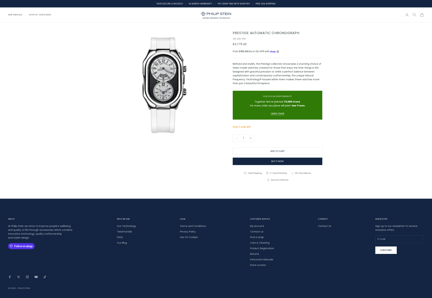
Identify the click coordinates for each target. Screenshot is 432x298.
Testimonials (124, 231)
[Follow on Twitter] (18, 277)
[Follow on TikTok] (45, 277)
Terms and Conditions (193, 226)
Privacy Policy (188, 231)
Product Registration (262, 248)
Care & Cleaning (259, 242)
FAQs (120, 237)
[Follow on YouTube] (36, 277)
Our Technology (126, 226)
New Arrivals (15, 15)
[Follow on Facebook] (9, 277)
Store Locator (258, 265)
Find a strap (257, 237)
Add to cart (277, 151)
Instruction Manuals (261, 259)
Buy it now (277, 161)
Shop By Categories (40, 15)
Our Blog (122, 242)
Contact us (256, 231)
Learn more (277, 113)
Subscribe (386, 250)
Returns (254, 254)
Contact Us (324, 226)
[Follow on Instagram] (27, 277)
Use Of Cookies (189, 237)
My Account (257, 226)
